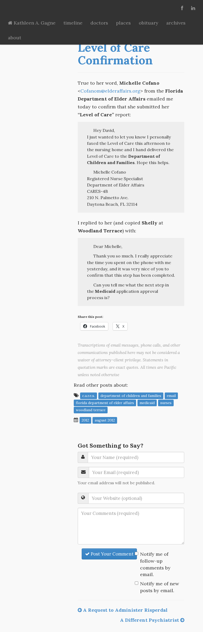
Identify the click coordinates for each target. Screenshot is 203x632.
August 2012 (105, 420)
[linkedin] (193, 7)
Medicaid (147, 402)
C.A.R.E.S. (88, 395)
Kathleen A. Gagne (34, 23)
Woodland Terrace (90, 410)
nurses (166, 402)
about (14, 38)
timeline (72, 23)
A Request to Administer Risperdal (125, 610)
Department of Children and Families (130, 395)
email (171, 395)
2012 (85, 420)
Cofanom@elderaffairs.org (110, 91)
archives (176, 23)
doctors (99, 23)
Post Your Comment (111, 554)
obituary (148, 23)
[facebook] (182, 7)
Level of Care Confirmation (115, 54)
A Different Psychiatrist (150, 620)
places (123, 23)
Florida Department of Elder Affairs (105, 402)
